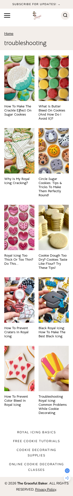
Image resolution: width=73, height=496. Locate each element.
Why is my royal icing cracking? (17, 181)
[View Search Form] (65, 15)
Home (8, 33)
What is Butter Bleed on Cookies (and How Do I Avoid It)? (52, 112)
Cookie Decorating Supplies (36, 452)
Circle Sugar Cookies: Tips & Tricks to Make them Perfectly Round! (50, 187)
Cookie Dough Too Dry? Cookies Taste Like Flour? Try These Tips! (53, 261)
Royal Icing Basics (36, 432)
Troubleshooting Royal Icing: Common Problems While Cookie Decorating (53, 404)
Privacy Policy (45, 489)
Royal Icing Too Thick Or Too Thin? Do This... (18, 259)
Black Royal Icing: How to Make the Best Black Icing (52, 332)
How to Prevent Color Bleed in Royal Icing (16, 400)
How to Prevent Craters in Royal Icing (16, 332)
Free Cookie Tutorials (36, 441)
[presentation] (19, 78)
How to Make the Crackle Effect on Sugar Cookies (17, 110)
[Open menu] (7, 15)
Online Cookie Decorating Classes (36, 467)
